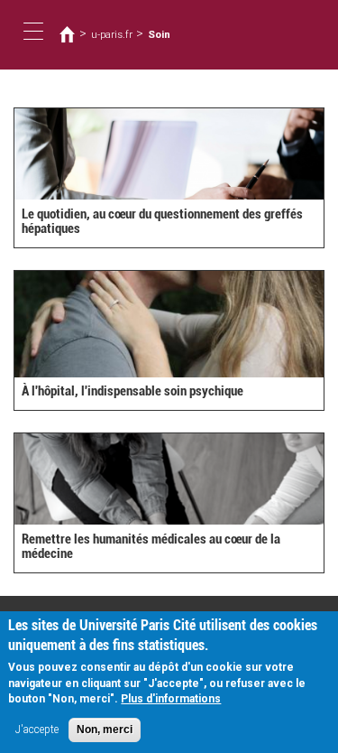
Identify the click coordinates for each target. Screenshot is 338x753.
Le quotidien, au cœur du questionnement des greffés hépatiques (162, 221)
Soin (159, 34)
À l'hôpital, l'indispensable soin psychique (132, 391)
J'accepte (37, 729)
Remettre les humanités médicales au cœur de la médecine (151, 546)
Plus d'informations (171, 699)
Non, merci (104, 729)
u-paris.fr (111, 34)
